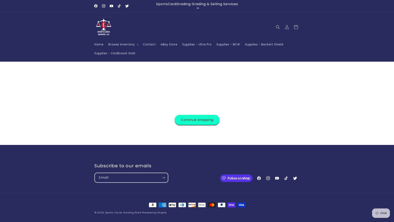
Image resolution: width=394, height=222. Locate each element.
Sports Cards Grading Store (123, 212)
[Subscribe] (163, 178)
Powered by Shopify (154, 212)
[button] (123, 44)
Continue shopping (197, 120)
